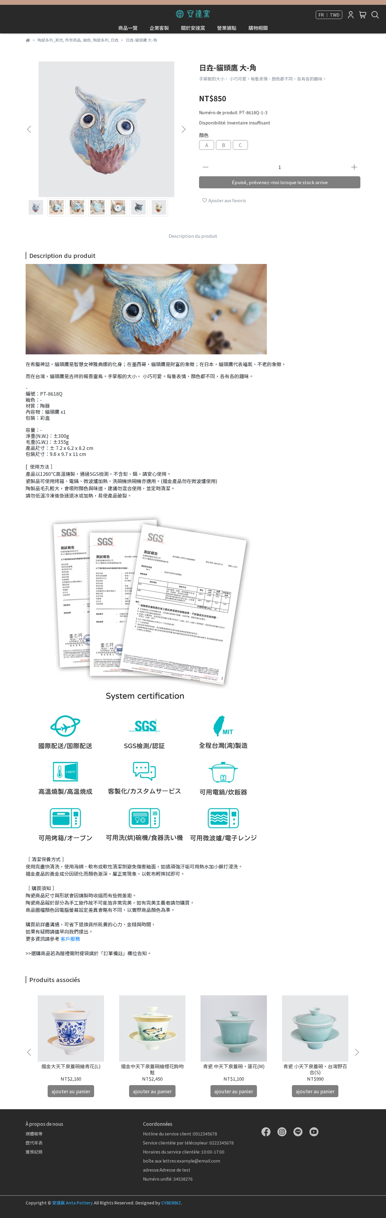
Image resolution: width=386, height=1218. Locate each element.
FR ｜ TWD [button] (329, 14)
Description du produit (193, 236)
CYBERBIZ (171, 1203)
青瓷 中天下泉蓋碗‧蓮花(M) (234, 1066)
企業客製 (159, 27)
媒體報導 (34, 1134)
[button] (183, 129)
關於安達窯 (193, 27)
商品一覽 (128, 27)
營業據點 (226, 27)
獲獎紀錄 (34, 1152)
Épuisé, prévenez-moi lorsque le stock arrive (280, 182)
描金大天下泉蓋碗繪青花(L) (71, 1066)
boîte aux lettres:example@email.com (181, 1161)
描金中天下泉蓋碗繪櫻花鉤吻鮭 (152, 1069)
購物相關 (258, 27)
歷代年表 (34, 1143)
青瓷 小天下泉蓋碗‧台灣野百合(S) (315, 1069)
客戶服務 (70, 938)
